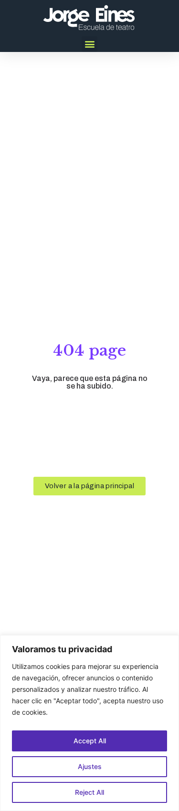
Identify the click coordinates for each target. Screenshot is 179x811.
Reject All (89, 792)
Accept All (90, 741)
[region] (89, 723)
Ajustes (90, 766)
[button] (89, 44)
